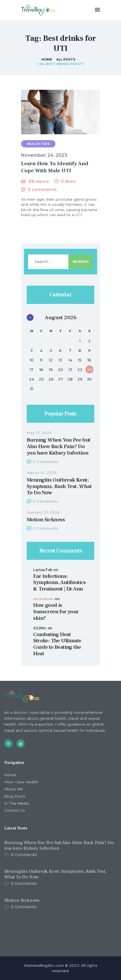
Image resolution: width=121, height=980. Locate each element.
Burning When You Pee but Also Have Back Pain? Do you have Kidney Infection (58, 446)
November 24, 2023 (44, 155)
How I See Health (21, 782)
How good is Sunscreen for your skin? (56, 611)
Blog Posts (14, 796)
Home (46, 59)
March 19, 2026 (41, 473)
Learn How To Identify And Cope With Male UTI (54, 167)
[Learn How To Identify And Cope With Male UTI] (53, 112)
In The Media (16, 803)
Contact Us (14, 810)
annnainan (43, 598)
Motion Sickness (46, 519)
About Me (13, 789)
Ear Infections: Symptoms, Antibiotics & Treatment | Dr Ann (59, 582)
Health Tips (38, 144)
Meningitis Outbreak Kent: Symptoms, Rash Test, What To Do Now (59, 486)
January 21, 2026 (43, 512)
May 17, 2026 (39, 433)
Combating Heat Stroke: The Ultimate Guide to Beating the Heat (57, 644)
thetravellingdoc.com (44, 965)
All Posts (65, 59)
